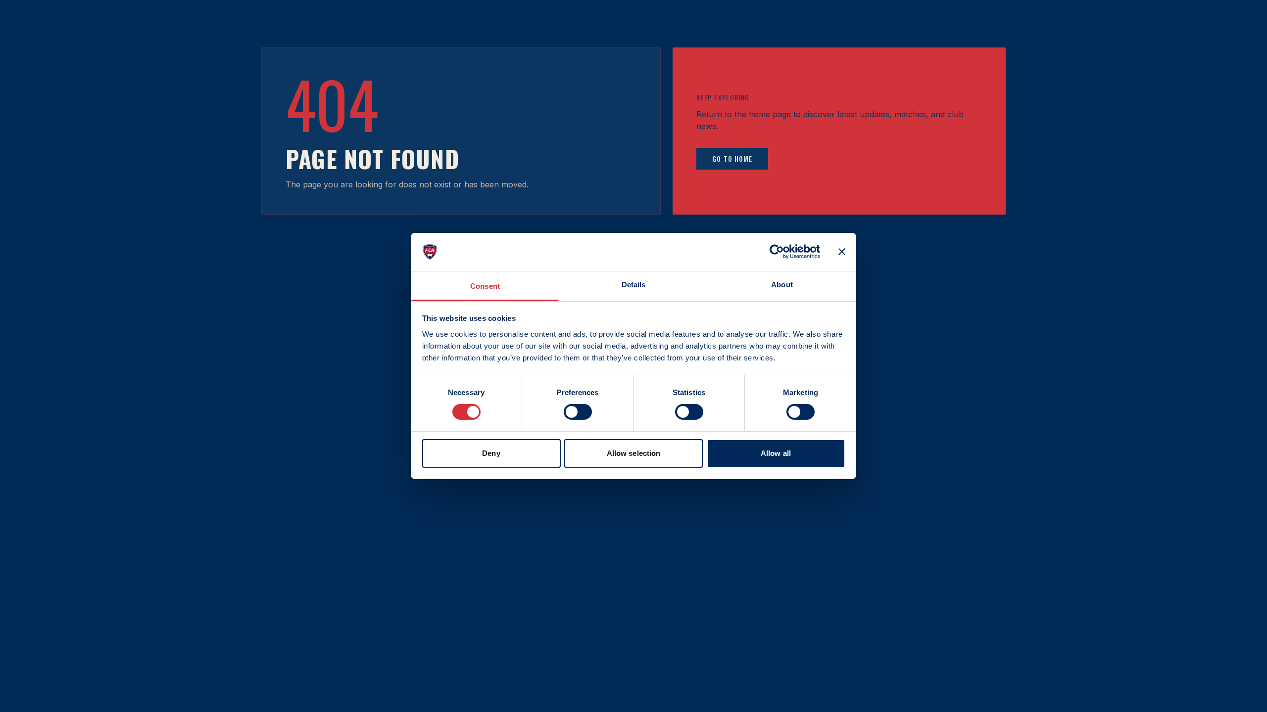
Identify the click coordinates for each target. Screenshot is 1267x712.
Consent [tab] (485, 286)
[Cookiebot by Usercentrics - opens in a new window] (776, 251)
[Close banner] (841, 251)
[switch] (578, 412)
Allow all (776, 453)
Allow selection (634, 453)
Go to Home (732, 158)
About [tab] (782, 284)
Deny (491, 453)
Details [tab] (634, 284)
